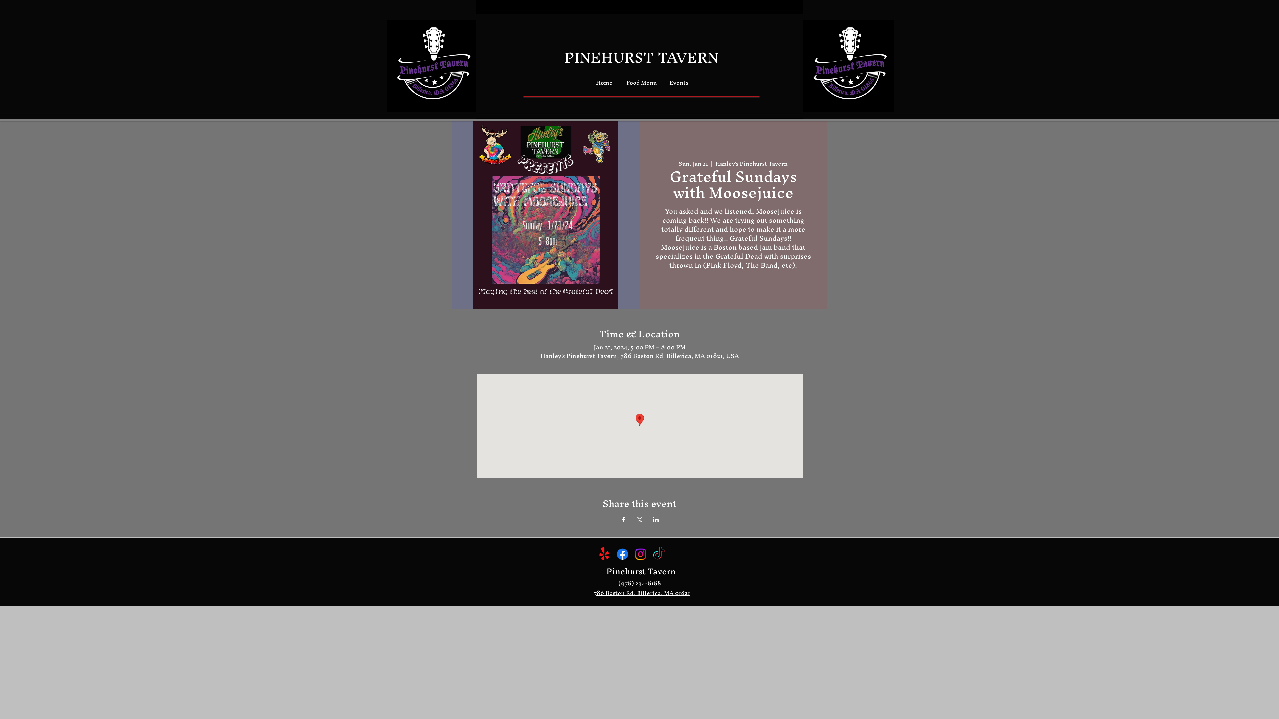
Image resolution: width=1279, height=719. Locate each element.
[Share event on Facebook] (623, 519)
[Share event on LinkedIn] (656, 519)
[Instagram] (640, 554)
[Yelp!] (604, 554)
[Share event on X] (640, 519)
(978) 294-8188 (639, 583)
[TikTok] (658, 554)
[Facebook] (622, 554)
